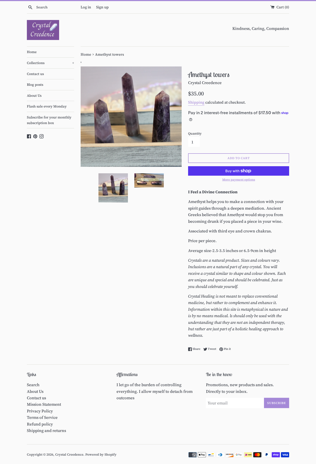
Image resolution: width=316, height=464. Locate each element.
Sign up (102, 7)
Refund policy (40, 424)
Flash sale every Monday (47, 106)
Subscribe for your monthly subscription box (49, 120)
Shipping (196, 102)
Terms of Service (42, 417)
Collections (50, 62)
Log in (86, 7)
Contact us (35, 73)
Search (33, 384)
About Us (34, 95)
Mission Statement (44, 404)
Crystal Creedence (69, 454)
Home (32, 51)
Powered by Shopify (101, 454)
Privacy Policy (40, 411)
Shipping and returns (46, 430)
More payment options (238, 180)
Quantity (195, 133)
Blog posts (35, 84)
